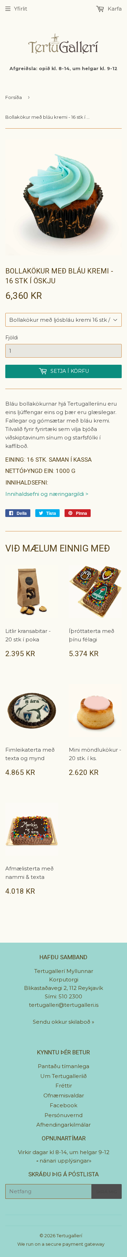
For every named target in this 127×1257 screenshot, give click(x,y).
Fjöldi (11, 337)
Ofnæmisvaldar (63, 1095)
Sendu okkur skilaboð (62, 1021)
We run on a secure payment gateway (60, 1244)
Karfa (114, 8)
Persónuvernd (63, 1115)
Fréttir (63, 1085)
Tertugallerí (69, 1235)
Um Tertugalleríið (63, 1076)
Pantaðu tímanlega (63, 1066)
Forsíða (13, 97)
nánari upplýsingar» (65, 1160)
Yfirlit (20, 8)
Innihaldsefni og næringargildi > (47, 494)
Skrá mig (106, 1191)
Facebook (63, 1105)
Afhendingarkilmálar (63, 1124)
